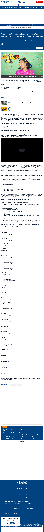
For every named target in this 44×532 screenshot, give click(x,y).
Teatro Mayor (7, 515)
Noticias (8, 520)
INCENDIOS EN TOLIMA (9, 7)
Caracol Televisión (7, 503)
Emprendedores (28, 27)
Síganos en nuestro (6, 88)
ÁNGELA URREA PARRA (5, 381)
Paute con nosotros (17, 515)
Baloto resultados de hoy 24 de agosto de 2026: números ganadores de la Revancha (19, 432)
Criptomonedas (22, 27)
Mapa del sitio (16, 513)
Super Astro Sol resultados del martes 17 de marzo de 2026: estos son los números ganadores (26, 30)
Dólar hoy (17, 27)
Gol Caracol (6, 506)
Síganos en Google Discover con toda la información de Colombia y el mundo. (20, 91)
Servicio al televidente (17, 503)
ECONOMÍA (12, 27)
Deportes (13, 520)
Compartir (39, 48)
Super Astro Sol (32, 80)
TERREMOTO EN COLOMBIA (24, 7)
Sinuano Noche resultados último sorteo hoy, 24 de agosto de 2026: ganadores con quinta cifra (21, 434)
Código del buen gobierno (18, 508)
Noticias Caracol (3, 30)
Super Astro (13, 384)
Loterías (19, 384)
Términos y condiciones (30, 510)
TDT (14, 506)
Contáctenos (16, 510)
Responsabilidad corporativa (31, 505)
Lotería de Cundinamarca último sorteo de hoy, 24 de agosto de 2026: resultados (19, 436)
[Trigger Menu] (2, 2)
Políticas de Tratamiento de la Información (31, 523)
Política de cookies (30, 508)
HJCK (5, 510)
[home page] (22, 2)
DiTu (5, 511)
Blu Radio (6, 505)
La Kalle (6, 508)
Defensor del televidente (17, 505)
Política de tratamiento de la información (33, 506)
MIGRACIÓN (16, 7)
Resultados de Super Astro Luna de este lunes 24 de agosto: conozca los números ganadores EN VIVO (21, 430)
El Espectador (7, 513)
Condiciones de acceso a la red (31, 503)
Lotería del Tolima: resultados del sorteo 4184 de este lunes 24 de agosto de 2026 (19, 438)
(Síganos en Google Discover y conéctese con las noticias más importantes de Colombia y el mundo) (20, 93)
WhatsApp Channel (19, 88)
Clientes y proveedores (17, 511)
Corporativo (29, 511)
